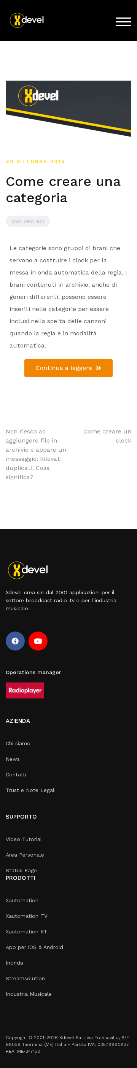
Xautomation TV (27, 916)
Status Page (21, 870)
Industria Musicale (29, 994)
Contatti (16, 774)
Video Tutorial (24, 839)
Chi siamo (18, 743)
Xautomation (28, 221)
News (13, 759)
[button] (68, 368)
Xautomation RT (27, 931)
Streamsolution (25, 978)
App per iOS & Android (34, 947)
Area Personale (25, 855)
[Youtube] (38, 641)
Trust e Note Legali (31, 790)
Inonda (14, 963)
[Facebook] (15, 641)
